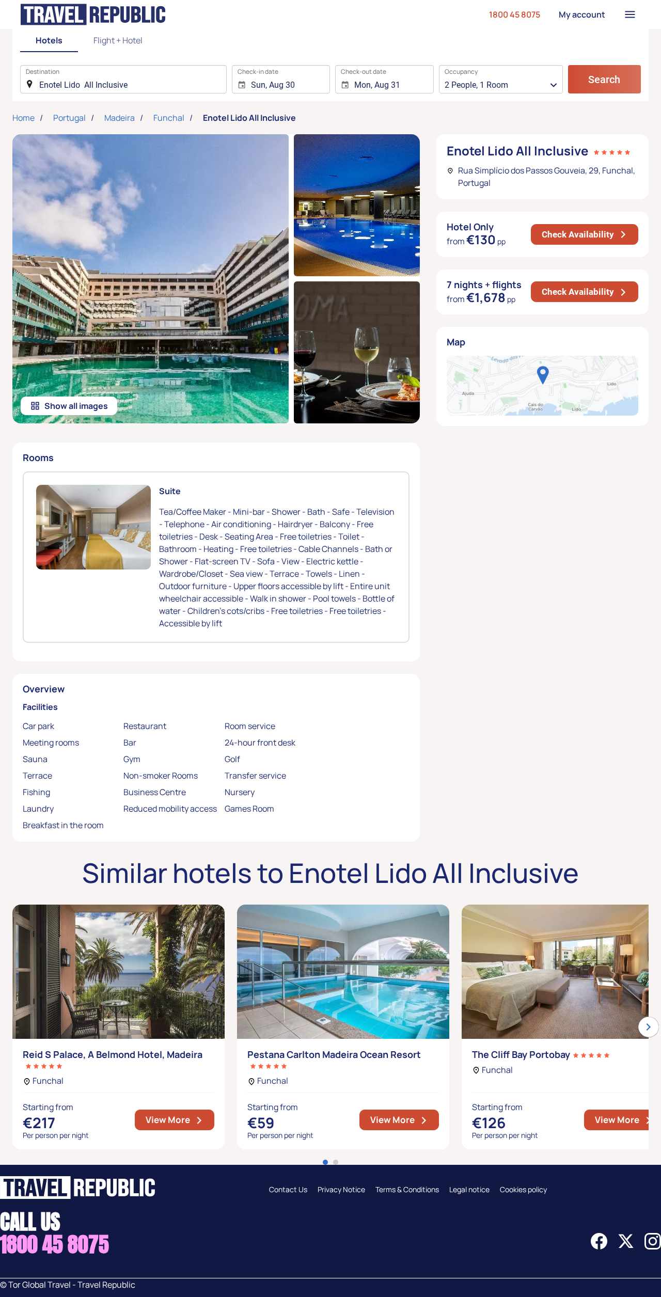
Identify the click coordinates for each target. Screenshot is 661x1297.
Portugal (69, 117)
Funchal (168, 117)
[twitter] (626, 1246)
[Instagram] (652, 1246)
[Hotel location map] (542, 386)
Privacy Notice (341, 1189)
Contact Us (288, 1189)
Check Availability (590, 234)
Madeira (119, 117)
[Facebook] (599, 1246)
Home (23, 117)
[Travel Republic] (93, 14)
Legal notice (469, 1189)
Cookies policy (523, 1189)
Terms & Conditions (407, 1189)
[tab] (49, 41)
